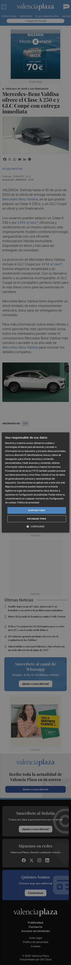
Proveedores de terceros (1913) (21, 471)
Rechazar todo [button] (36, 518)
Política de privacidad (28, 502)
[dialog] (35, 482)
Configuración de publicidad (33, 494)
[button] (35, 527)
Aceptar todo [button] (36, 510)
